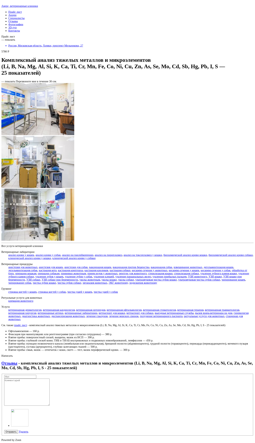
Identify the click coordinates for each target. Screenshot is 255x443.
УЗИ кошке (215, 276)
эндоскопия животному (143, 282)
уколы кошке (109, 279)
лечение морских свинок (124, 316)
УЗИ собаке (33, 279)
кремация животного (20, 300)
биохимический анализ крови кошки (185, 255)
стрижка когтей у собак (52, 291)
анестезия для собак (76, 267)
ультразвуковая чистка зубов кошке (156, 279)
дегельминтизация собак (22, 270)
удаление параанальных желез (133, 276)
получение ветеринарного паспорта (161, 316)
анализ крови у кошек (21, 255)
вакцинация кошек (100, 267)
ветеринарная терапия (190, 309)
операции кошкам (25, 273)
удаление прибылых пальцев (169, 276)
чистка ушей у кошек (79, 291)
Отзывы (9, 363)
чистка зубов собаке (69, 282)
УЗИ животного (197, 276)
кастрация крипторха (70, 270)
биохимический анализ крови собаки (231, 255)
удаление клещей (104, 276)
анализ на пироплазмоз (108, 255)
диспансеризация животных (68, 316)
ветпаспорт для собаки (139, 313)
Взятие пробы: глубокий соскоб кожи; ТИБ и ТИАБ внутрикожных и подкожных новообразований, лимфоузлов (75, 340)
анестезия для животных (22, 267)
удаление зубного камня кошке (218, 273)
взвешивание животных (188, 267)
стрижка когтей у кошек (22, 291)
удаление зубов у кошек (49, 276)
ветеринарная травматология (222, 309)
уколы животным (89, 279)
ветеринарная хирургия (22, 313)
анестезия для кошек (51, 267)
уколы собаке (126, 279)
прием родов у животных (102, 273)
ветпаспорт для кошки (112, 313)
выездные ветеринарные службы (174, 313)
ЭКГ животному (118, 282)
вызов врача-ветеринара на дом (213, 313)
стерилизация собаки (186, 273)
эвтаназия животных (95, 282)
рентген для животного (133, 273)
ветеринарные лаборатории (81, 313)
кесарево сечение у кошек (184, 270)
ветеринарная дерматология (24, 309)
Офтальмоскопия (18, 331)
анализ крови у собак (48, 255)
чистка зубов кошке (44, 282)
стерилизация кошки (160, 273)
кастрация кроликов (96, 270)
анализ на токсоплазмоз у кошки (143, 255)
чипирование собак (19, 282)
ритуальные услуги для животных (204, 316)
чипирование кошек (233, 279)
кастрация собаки (120, 270)
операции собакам (49, 273)
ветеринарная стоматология (159, 309)
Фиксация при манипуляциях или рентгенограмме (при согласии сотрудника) (54, 334)
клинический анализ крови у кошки (29, 258)
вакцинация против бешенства (131, 267)
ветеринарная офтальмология (124, 309)
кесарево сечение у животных (149, 270)
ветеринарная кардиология (59, 309)
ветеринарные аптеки (50, 313)
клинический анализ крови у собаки (74, 258)
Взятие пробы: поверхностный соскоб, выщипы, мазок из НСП (45, 337)
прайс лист (20, 325)
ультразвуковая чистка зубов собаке (199, 279)
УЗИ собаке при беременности (60, 279)
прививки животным (73, 273)
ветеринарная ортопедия (90, 309)
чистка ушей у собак (106, 291)
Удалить (23, 431)
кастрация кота (48, 270)
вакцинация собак (161, 267)
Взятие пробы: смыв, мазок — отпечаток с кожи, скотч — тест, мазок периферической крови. (63, 349)
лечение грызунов (97, 316)
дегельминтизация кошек (218, 267)
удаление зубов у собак (78, 276)
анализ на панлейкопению (77, 255)
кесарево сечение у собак (216, 270)
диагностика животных (36, 316)
